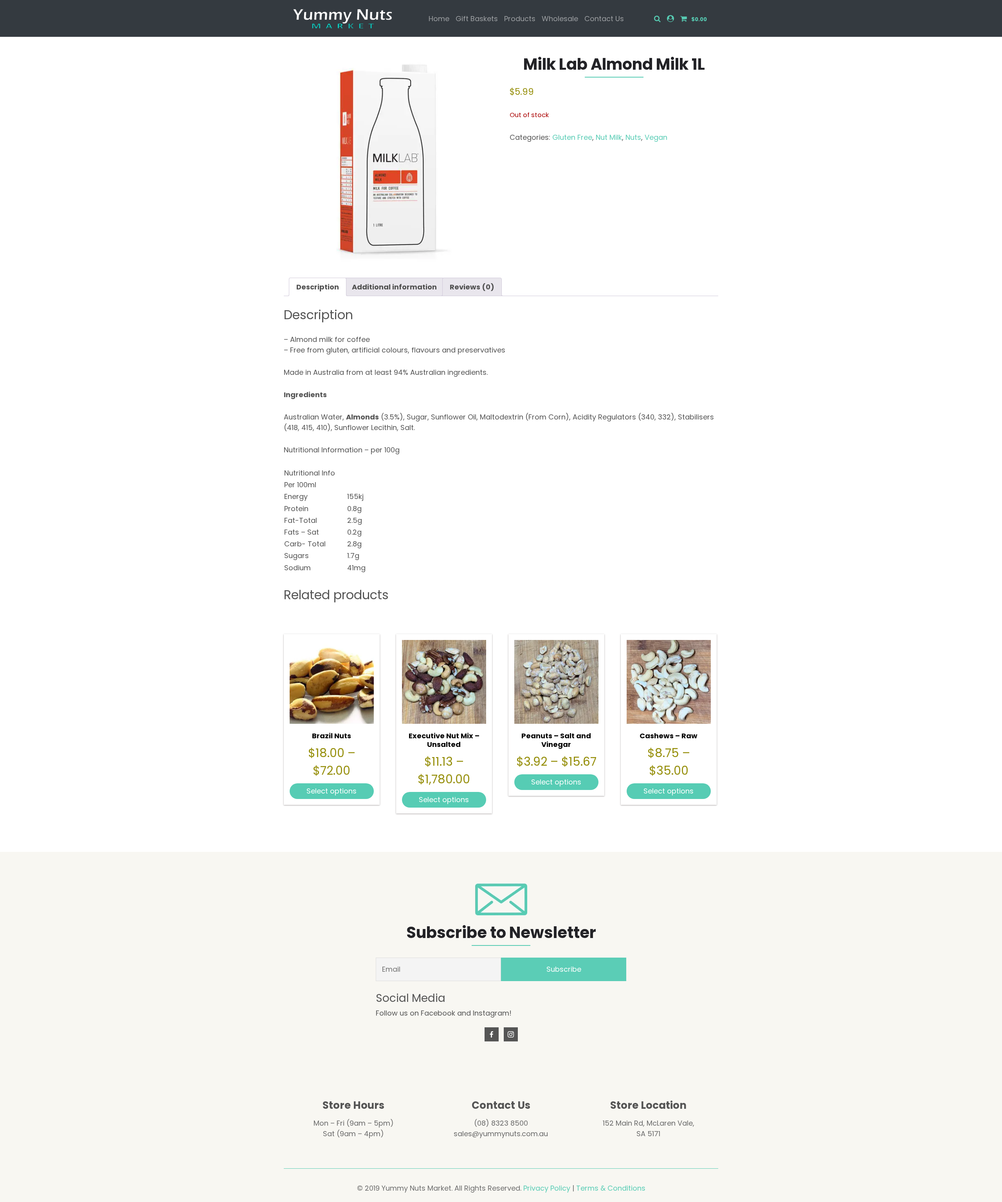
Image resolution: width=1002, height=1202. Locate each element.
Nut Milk (609, 137)
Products (519, 18)
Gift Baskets (477, 18)
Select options (331, 791)
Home (439, 18)
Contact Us (604, 18)
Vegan (656, 137)
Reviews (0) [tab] (472, 287)
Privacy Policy (546, 1188)
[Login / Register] (670, 18)
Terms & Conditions (610, 1188)
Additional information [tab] (394, 287)
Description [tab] (317, 287)
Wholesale (560, 18)
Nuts (633, 137)
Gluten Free (572, 137)
